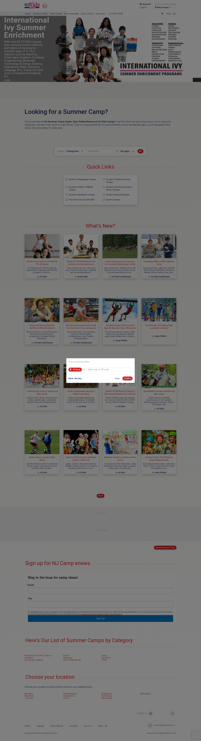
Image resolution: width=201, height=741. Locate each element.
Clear (117, 378)
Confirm (127, 378)
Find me (76, 369)
